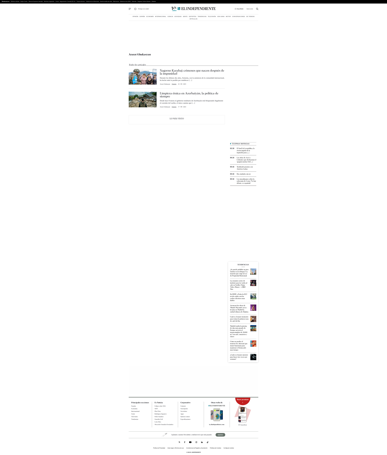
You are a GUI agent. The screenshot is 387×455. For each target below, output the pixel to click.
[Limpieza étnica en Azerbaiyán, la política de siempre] (143, 100)
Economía (150, 16)
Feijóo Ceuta (23, 1)
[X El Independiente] (179, 442)
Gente (185, 16)
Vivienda (134, 1)
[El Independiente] (193, 9)
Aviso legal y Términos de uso (175, 448)
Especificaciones (185, 419)
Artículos (193, 19)
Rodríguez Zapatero (161, 414)
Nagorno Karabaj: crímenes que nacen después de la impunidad (192, 72)
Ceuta (57, 1)
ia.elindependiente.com (216, 424)
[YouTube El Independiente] (190, 442)
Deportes (192, 16)
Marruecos (116, 1)
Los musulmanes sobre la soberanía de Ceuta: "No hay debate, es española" (246, 181)
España (142, 16)
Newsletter (183, 411)
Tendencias (202, 16)
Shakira (154, 1)
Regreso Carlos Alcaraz (144, 1)
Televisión (212, 16)
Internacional (160, 16)
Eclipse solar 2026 (160, 406)
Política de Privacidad (159, 448)
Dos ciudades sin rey (244, 174)
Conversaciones (238, 16)
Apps (182, 414)
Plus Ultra (158, 411)
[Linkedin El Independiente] (202, 442)
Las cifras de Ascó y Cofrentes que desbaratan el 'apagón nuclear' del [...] (246, 160)
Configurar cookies (229, 448)
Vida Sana (221, 16)
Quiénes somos (185, 416)
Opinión (135, 16)
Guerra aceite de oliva (106, 1)
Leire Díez (158, 422)
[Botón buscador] (257, 9)
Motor (228, 16)
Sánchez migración (49, 1)
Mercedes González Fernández (164, 424)
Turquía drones (80, 1)
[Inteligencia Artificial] (217, 420)
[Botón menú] (130, 9)
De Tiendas (250, 16)
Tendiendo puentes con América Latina (245, 168)
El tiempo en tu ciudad (143, 9)
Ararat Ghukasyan (165, 84)
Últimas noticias (15, 1)
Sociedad (178, 16)
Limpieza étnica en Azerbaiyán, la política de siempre (189, 94)
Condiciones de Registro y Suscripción (197, 448)
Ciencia (170, 16)
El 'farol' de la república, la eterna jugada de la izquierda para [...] (245, 150)
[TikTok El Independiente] (207, 442)
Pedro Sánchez (159, 416)
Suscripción (184, 408)
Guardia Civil (159, 419)
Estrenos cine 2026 (125, 1)
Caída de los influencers (92, 1)
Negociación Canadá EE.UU (67, 1)
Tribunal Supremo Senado (35, 1)
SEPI (156, 408)
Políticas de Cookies (215, 448)
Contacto (183, 406)
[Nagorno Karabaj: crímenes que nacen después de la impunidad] (143, 77)
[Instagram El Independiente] (196, 442)
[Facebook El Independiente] (184, 442)
